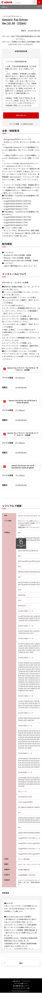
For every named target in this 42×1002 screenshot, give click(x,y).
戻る (21, 963)
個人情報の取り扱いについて (21, 986)
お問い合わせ (16, 981)
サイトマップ (26, 981)
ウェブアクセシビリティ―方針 (21, 988)
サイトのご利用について (21, 983)
